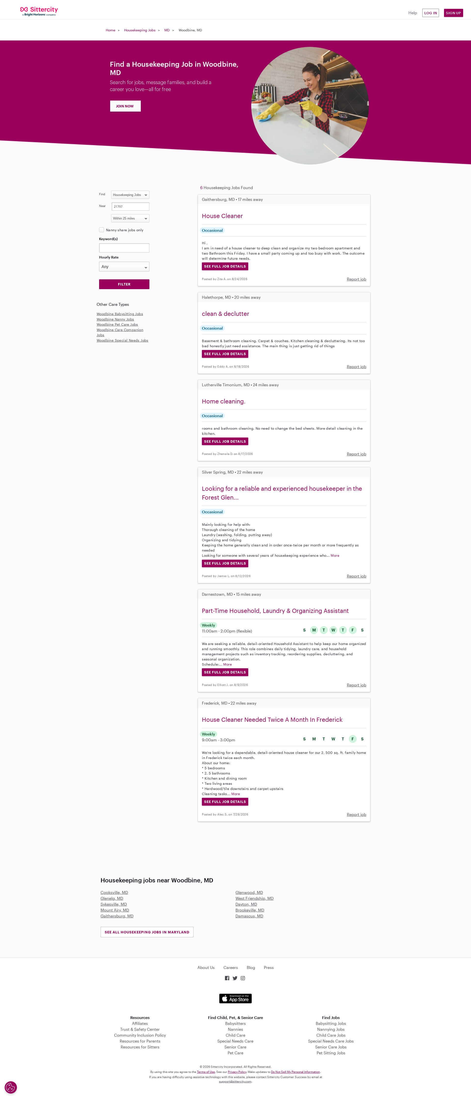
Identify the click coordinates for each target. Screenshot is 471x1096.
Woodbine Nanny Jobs (115, 319)
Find (102, 194)
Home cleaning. (224, 401)
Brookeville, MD (250, 910)
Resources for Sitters (140, 1046)
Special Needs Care (235, 1041)
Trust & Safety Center (140, 1029)
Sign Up (453, 13)
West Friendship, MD (255, 898)
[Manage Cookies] (11, 1087)
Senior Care (235, 1046)
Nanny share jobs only (124, 230)
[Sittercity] (39, 11)
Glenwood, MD (249, 892)
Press (269, 967)
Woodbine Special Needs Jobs (122, 340)
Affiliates (140, 1023)
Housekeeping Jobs (140, 30)
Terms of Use (206, 1071)
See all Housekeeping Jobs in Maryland (147, 932)
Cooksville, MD (114, 892)
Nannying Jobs (331, 1029)
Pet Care (235, 1052)
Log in (430, 13)
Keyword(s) (108, 239)
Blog (251, 967)
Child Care (235, 1035)
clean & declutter (225, 313)
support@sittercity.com (235, 1081)
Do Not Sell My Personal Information (295, 1071)
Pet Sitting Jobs (331, 1052)
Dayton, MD (246, 904)
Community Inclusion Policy (140, 1035)
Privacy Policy (237, 1071)
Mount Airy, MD (115, 910)
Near (102, 205)
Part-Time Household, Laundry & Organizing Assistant (275, 610)
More (335, 555)
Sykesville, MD (114, 904)
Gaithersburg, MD (117, 916)
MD (167, 30)
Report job (356, 279)
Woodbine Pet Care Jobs (117, 324)
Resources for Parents (140, 1041)
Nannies (235, 1029)
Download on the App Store (235, 998)
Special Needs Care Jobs (331, 1041)
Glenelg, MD (112, 898)
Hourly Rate (108, 257)
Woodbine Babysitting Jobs (120, 314)
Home (110, 30)
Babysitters (235, 1023)
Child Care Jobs (331, 1035)
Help (412, 12)
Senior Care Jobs (331, 1046)
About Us (206, 967)
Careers (230, 967)
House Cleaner (222, 215)
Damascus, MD (249, 916)
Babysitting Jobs (331, 1023)
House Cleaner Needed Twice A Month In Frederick (272, 719)
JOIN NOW (125, 106)
